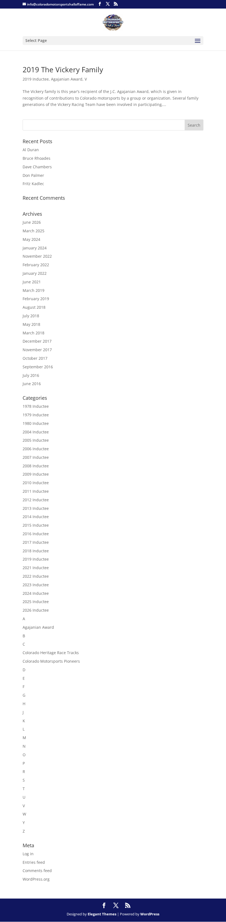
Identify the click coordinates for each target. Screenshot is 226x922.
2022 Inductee (36, 576)
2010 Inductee (36, 482)
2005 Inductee (36, 440)
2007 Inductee (36, 457)
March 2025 (33, 230)
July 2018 (31, 315)
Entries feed (34, 862)
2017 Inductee (36, 542)
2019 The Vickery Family (63, 69)
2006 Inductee (36, 448)
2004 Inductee (36, 432)
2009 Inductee (36, 474)
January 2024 (35, 248)
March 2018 (33, 332)
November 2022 (37, 256)
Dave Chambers (37, 166)
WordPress (149, 914)
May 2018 (31, 324)
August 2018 (34, 307)
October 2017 (35, 358)
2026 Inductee (36, 610)
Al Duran (31, 149)
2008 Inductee (36, 465)
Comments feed (37, 870)
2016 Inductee (36, 533)
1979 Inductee (36, 414)
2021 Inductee (36, 567)
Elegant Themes (102, 914)
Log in (28, 853)
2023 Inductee (36, 584)
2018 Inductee (36, 550)
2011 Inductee (36, 491)
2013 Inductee (36, 508)
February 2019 (36, 298)
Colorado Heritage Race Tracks (51, 652)
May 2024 (31, 239)
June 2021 (32, 281)
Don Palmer (33, 175)
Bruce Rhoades (36, 158)
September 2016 (38, 366)
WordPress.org (36, 879)
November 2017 (37, 349)
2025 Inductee (36, 601)
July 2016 (31, 375)
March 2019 (33, 290)
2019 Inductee (36, 79)
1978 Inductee (36, 406)
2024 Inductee (36, 593)
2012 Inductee (36, 499)
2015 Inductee (36, 525)
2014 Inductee (36, 516)
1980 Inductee (36, 423)
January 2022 (35, 273)
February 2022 (36, 264)
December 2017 (37, 341)
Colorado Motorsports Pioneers (51, 661)
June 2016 (32, 383)
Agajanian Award (66, 79)
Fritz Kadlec (33, 183)
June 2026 (32, 222)
